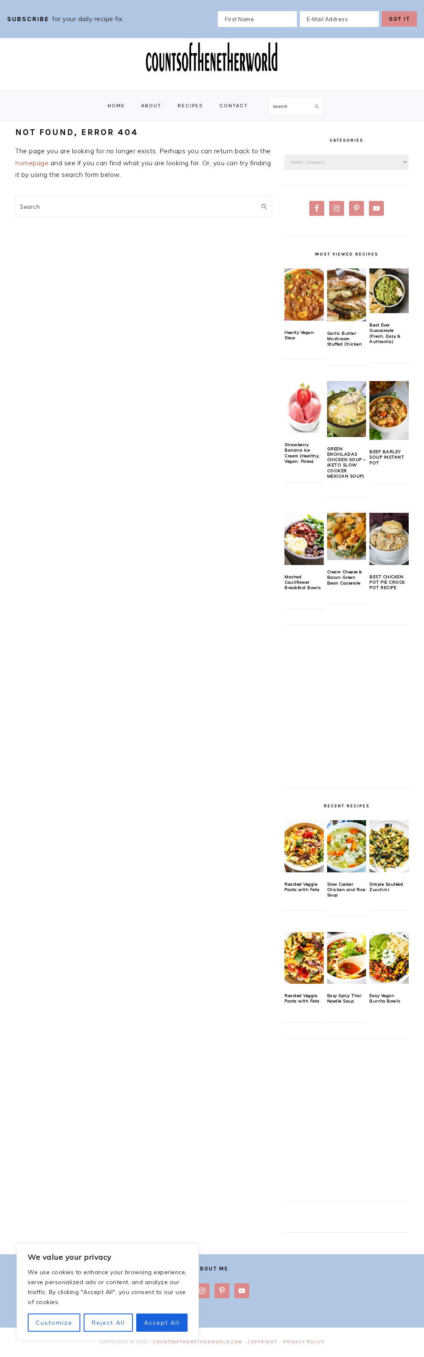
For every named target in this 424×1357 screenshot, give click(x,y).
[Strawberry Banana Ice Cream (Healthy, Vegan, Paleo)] (304, 407)
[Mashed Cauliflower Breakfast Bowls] (304, 539)
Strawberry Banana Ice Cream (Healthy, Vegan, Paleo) (302, 453)
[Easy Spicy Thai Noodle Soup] (346, 958)
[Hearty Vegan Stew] (304, 294)
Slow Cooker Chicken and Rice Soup (346, 889)
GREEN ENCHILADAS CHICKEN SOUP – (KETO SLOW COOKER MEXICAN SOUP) (346, 462)
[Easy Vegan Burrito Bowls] (389, 958)
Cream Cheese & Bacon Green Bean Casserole (344, 577)
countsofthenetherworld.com (198, 1342)
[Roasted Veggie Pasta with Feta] (304, 846)
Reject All (108, 1322)
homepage (31, 163)
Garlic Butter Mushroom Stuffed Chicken (344, 339)
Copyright (262, 1342)
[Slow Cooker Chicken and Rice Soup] (346, 846)
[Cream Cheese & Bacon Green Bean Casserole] (346, 536)
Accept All (162, 1322)
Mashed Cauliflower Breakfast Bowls (302, 582)
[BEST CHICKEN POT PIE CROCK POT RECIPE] (389, 539)
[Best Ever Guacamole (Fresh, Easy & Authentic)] (389, 290)
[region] (108, 1292)
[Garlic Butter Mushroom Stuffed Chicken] (346, 294)
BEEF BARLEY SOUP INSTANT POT (386, 457)
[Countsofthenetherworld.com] (212, 81)
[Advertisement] (346, 711)
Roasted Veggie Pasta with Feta (302, 886)
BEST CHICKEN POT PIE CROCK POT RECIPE (387, 582)
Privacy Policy (304, 1342)
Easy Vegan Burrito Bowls (384, 998)
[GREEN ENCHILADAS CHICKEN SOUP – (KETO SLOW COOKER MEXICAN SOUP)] (346, 409)
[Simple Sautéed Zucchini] (389, 846)
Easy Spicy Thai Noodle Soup (344, 998)
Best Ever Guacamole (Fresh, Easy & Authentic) (384, 333)
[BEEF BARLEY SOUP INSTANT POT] (389, 410)
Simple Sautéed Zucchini (386, 886)
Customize (54, 1322)
